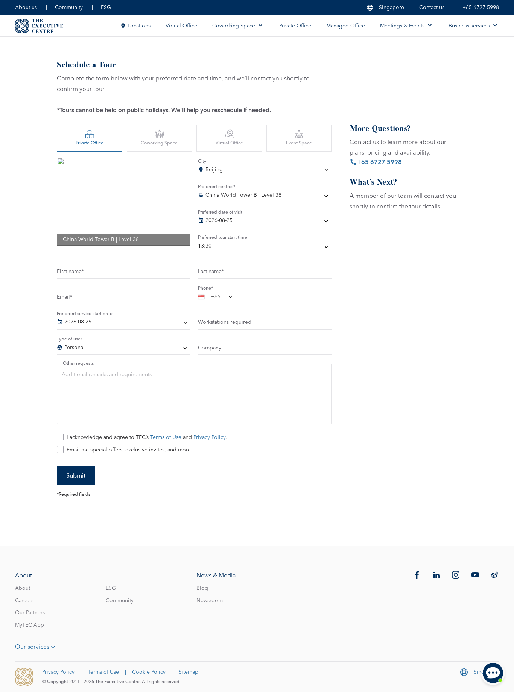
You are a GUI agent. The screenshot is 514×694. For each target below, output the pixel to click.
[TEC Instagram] (455, 574)
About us (26, 7)
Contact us (431, 7)
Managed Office (345, 25)
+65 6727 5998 (480, 7)
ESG (106, 7)
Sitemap (188, 672)
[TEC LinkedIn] (436, 574)
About (22, 588)
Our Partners (30, 612)
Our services (32, 647)
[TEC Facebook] (416, 574)
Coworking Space (159, 143)
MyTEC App (29, 625)
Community (69, 7)
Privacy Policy (209, 437)
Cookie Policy (149, 672)
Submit (75, 476)
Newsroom (209, 600)
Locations (139, 25)
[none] (265, 197)
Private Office (295, 25)
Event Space (299, 143)
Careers (24, 600)
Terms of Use (165, 437)
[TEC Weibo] (494, 574)
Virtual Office (181, 25)
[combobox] (265, 171)
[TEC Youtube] (475, 574)
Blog (202, 588)
